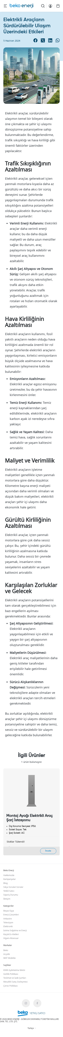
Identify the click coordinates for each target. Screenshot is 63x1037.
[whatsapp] (58, 40)
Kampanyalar (9, 879)
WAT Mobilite (9, 958)
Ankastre (7, 918)
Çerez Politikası (10, 985)
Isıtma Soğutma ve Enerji (15, 930)
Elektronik (8, 926)
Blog (5, 883)
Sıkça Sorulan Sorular (13, 887)
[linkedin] (50, 40)
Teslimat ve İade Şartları (14, 977)
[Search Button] (43, 6)
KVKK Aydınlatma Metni (14, 970)
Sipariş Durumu (10, 894)
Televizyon (8, 922)
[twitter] (43, 40)
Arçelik (6, 954)
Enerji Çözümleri (11, 914)
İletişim (6, 898)
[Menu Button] (5, 6)
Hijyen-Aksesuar (11, 938)
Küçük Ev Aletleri (11, 934)
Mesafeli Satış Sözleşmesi (15, 981)
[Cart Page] (58, 6)
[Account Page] (50, 6)
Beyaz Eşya (8, 910)
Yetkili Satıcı (8, 890)
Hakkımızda (8, 875)
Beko (5, 950)
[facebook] (35, 40)
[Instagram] (26, 1003)
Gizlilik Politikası (10, 974)
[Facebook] (37, 1003)
